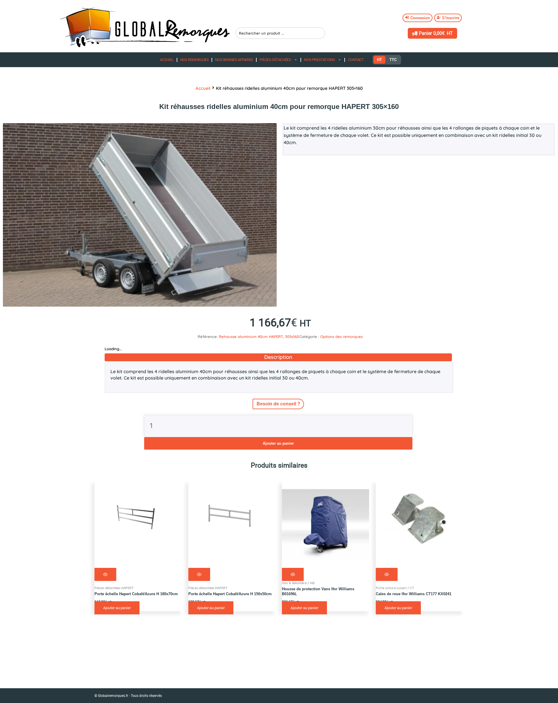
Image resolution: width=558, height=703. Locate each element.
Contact (356, 60)
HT (379, 60)
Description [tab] (278, 357)
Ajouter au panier (278, 443)
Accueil (167, 60)
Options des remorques (341, 336)
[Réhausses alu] (140, 215)
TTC (393, 60)
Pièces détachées (275, 60)
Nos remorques (194, 60)
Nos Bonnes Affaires (234, 60)
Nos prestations (319, 60)
